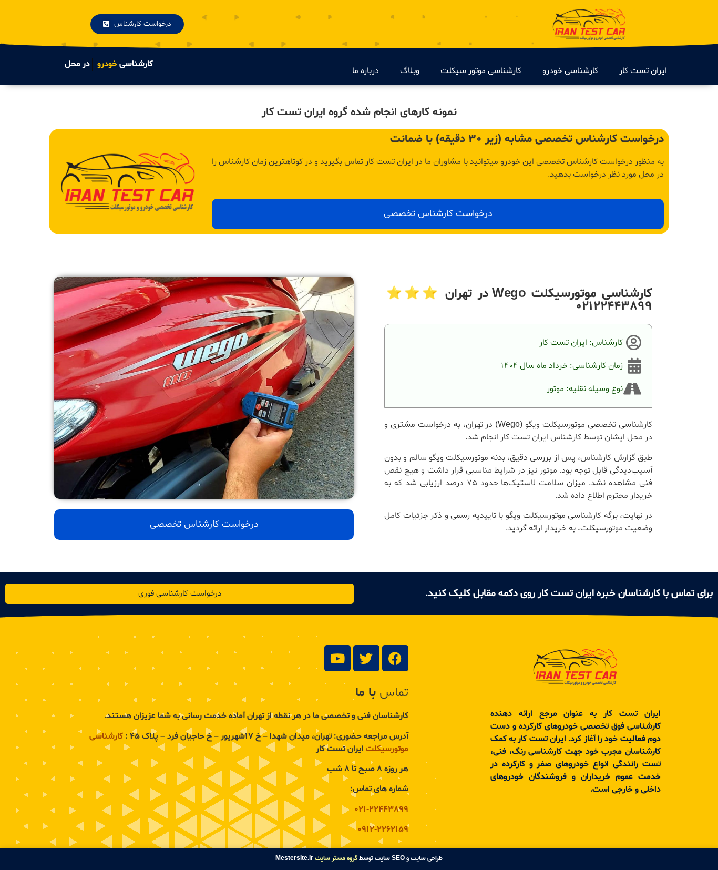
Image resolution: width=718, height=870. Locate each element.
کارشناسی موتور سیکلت (480, 71)
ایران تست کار (643, 71)
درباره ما (365, 71)
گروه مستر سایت (336, 858)
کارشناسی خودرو (570, 71)
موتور (555, 389)
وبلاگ (409, 71)
